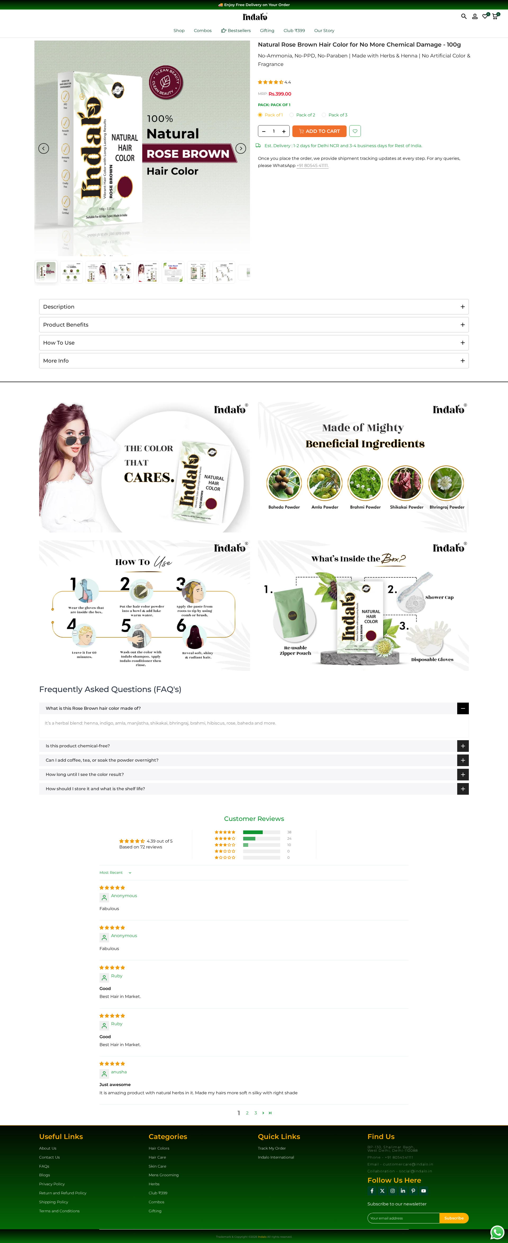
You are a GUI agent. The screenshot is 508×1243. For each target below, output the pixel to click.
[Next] (240, 148)
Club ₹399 (294, 30)
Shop (179, 30)
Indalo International (276, 1157)
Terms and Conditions (59, 1211)
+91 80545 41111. (313, 165)
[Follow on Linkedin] (402, 1190)
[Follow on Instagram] (392, 1190)
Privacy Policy (52, 1184)
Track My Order (272, 1148)
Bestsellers (239, 30)
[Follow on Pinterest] (413, 1190)
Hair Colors (159, 1148)
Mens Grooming (164, 1175)
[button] (271, 82)
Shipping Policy (53, 1202)
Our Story (324, 30)
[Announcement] (254, 4)
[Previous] (43, 148)
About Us (47, 1148)
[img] (112, 887)
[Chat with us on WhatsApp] (497, 1232)
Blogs (44, 1175)
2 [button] (247, 1112)
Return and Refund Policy (62, 1193)
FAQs (44, 1166)
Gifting (267, 30)
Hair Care (157, 1157)
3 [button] (256, 1112)
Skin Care (157, 1166)
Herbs (154, 1184)
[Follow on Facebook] (372, 1190)
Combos (203, 30)
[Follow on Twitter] (382, 1190)
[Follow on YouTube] (423, 1190)
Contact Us (49, 1157)
